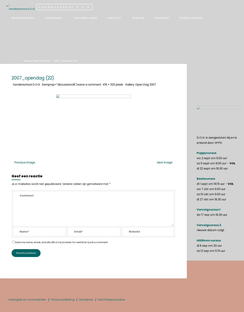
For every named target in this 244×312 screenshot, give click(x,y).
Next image (164, 162)
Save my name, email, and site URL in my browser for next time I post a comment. (61, 242)
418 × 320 (109, 84)
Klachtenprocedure (111, 300)
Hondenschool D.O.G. (65, 7)
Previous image (24, 162)
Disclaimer (86, 300)
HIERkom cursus (209, 240)
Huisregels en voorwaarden (27, 300)
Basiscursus (206, 179)
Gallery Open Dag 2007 (37, 60)
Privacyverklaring (62, 300)
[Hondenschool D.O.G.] (20, 7)
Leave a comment (89, 84)
